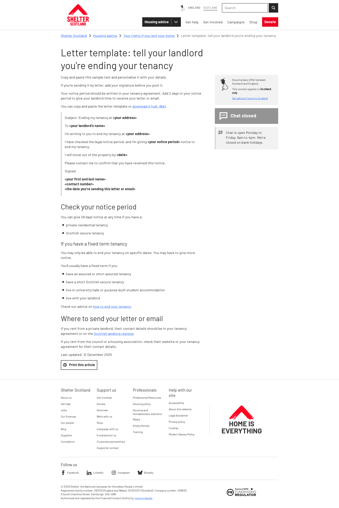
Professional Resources (147, 397)
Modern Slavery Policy (181, 434)
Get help (66, 404)
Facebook (73, 472)
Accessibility (176, 403)
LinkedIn (98, 472)
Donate (101, 404)
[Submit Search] (273, 8)
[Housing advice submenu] (176, 22)
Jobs (64, 410)
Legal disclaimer (178, 415)
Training (138, 432)
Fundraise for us (106, 435)
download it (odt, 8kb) (149, 106)
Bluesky (148, 472)
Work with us (104, 416)
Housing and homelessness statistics (147, 412)
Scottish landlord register (114, 333)
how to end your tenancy (112, 306)
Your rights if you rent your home (149, 35)
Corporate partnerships (111, 441)
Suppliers (66, 435)
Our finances (68, 416)
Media (136, 419)
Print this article (82, 365)
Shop (100, 422)
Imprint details (143, 498)
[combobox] (245, 8)
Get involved (104, 397)
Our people (67, 422)
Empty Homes (141, 425)
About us (66, 397)
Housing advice (157, 22)
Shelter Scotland (74, 35)
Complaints (68, 441)
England (194, 7)
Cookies (174, 428)
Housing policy (141, 404)
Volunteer (102, 410)
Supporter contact (108, 448)
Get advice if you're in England (250, 98)
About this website (180, 409)
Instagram (124, 472)
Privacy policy (177, 421)
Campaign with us (107, 429)
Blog (63, 429)
